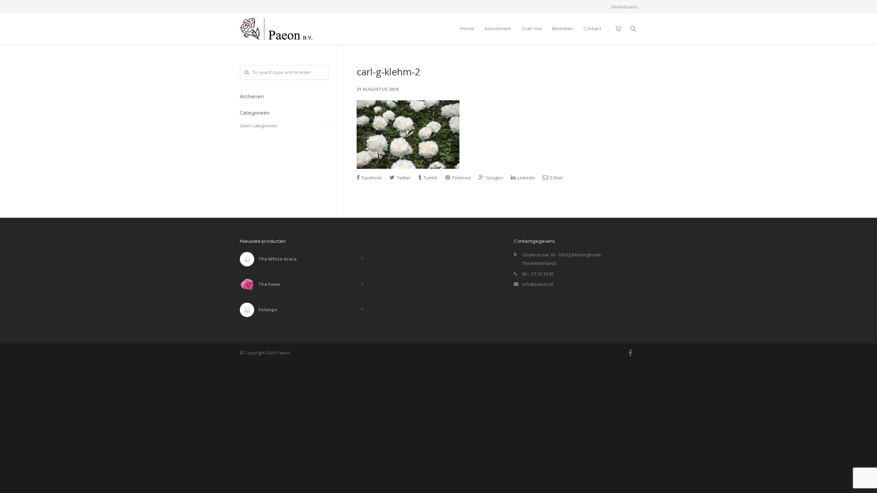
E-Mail (556, 178)
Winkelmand (624, 7)
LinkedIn (526, 178)
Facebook (371, 178)
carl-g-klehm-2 (388, 71)
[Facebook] (630, 353)
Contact (592, 28)
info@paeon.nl (537, 284)
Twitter (403, 178)
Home (467, 28)
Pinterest (461, 178)
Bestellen (562, 28)
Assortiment (497, 28)
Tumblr (430, 178)
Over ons (531, 28)
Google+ (494, 178)
